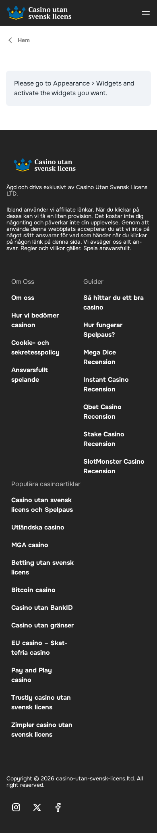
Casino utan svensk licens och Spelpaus (42, 505)
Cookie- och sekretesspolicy (35, 347)
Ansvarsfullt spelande (29, 375)
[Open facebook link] (58, 807)
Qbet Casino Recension (102, 412)
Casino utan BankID (42, 607)
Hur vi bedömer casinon (35, 320)
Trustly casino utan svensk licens (41, 702)
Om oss (22, 297)
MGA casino (29, 545)
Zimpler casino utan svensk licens (41, 730)
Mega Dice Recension (99, 357)
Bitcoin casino (33, 590)
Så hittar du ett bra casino (113, 302)
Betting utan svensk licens (42, 567)
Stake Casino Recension (103, 439)
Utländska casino (37, 527)
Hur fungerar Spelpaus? (102, 330)
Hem (24, 40)
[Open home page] (39, 12)
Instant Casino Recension (106, 384)
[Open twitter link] (37, 807)
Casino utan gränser (42, 625)
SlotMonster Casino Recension (114, 466)
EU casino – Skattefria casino (39, 648)
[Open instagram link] (16, 807)
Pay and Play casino (31, 675)
